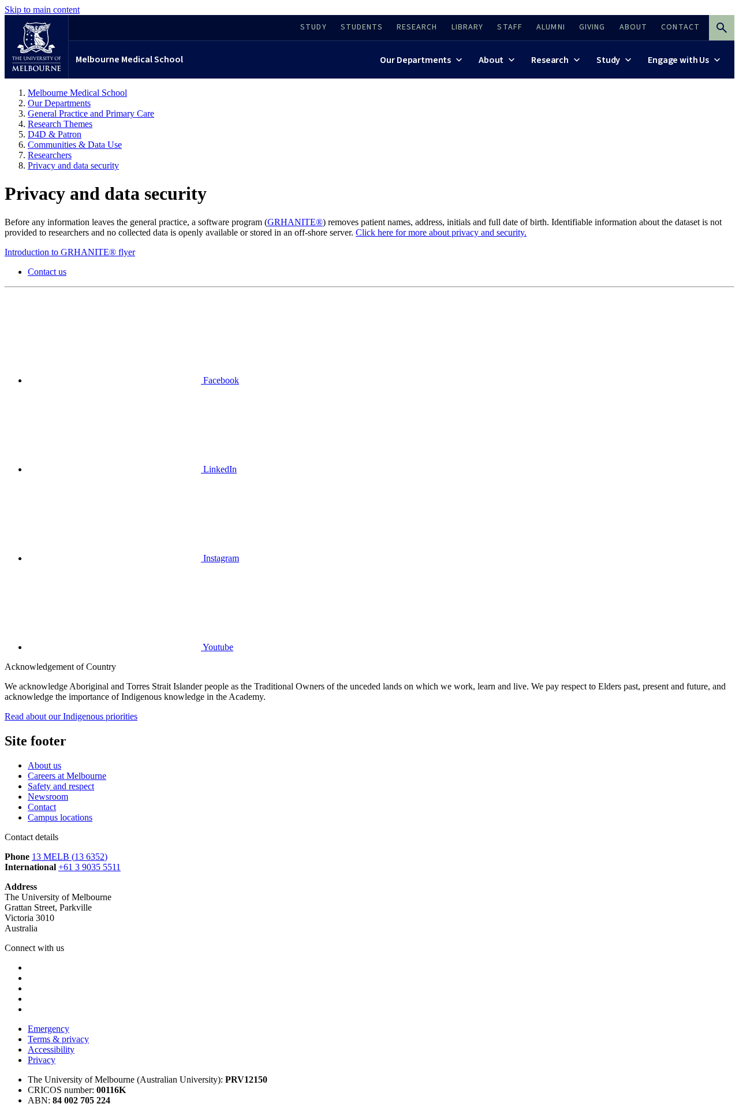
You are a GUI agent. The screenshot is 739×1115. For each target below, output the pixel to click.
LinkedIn (219, 469)
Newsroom (48, 796)
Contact (42, 807)
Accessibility (51, 1049)
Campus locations (60, 817)
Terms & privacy (58, 1039)
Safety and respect (61, 786)
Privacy (41, 1060)
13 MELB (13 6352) (69, 857)
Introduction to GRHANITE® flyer (70, 252)
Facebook (220, 380)
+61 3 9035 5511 (89, 867)
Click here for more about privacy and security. (441, 232)
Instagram (220, 558)
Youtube (217, 647)
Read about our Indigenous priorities (71, 716)
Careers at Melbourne (67, 776)
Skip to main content (42, 9)
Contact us (47, 272)
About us (44, 765)
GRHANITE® (295, 222)
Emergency (48, 1029)
